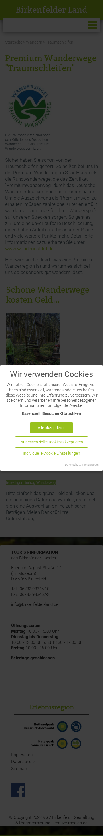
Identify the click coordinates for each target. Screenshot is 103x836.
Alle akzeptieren (52, 427)
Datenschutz (73, 464)
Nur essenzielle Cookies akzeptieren (51, 442)
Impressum (91, 464)
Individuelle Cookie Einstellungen (51, 453)
